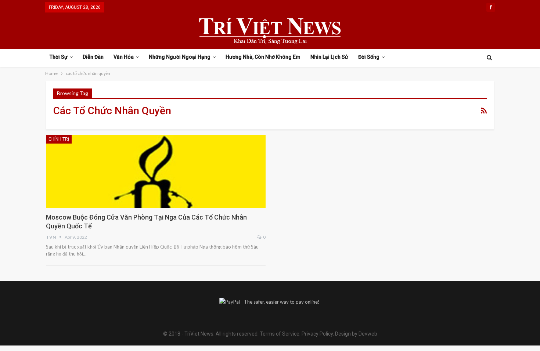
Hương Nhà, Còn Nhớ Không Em (263, 57)
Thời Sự (59, 57)
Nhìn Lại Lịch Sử (329, 57)
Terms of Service (279, 334)
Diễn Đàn (93, 57)
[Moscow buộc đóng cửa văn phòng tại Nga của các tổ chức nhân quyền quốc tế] (156, 171)
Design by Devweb (355, 334)
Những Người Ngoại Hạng (179, 57)
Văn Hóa (124, 57)
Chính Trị (58, 139)
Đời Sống (368, 57)
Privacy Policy (317, 334)
